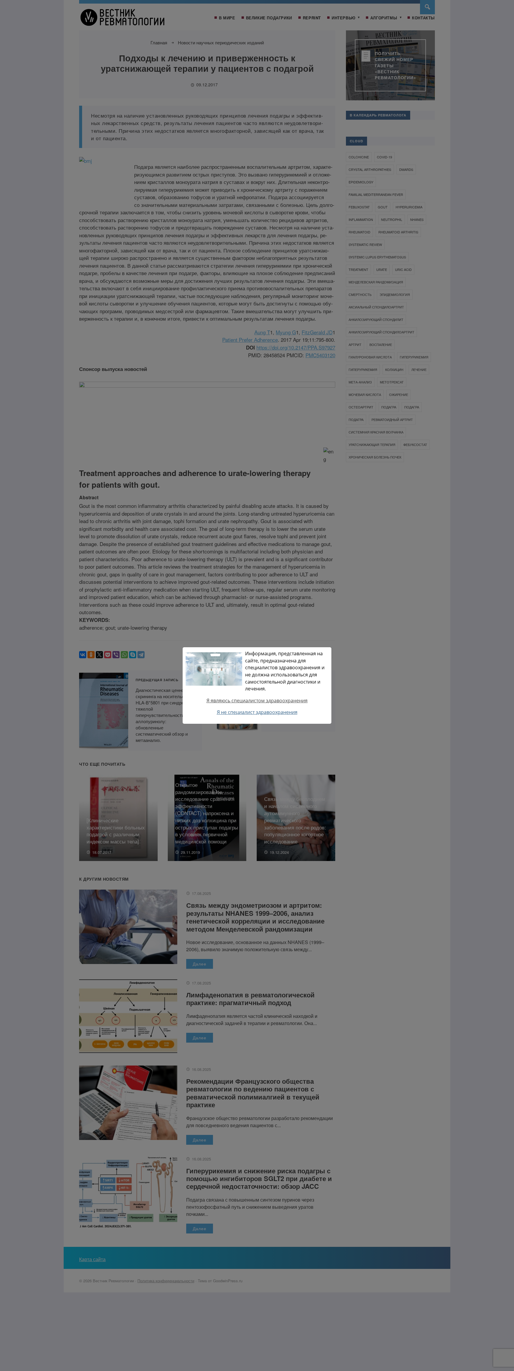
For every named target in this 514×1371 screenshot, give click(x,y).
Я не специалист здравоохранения (257, 712)
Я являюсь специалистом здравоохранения (257, 700)
